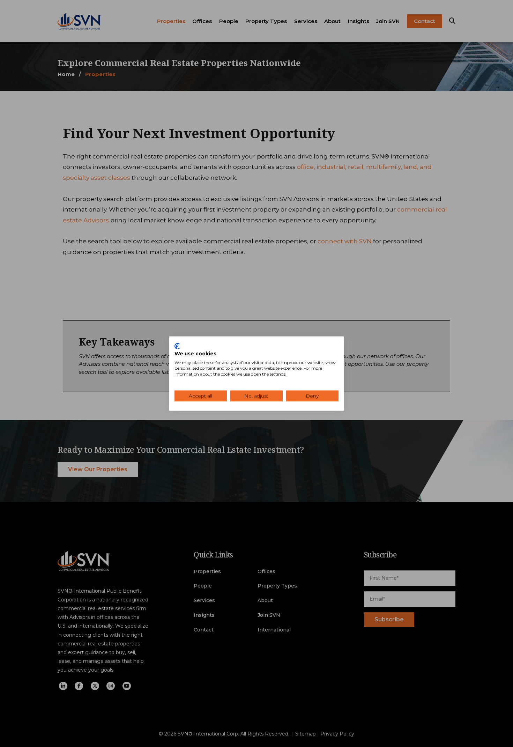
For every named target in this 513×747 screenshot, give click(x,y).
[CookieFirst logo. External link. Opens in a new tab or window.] (177, 346)
